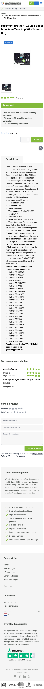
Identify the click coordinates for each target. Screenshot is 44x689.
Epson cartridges (11, 579)
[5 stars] (21, 408)
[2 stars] (13, 408)
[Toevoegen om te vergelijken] (41, 148)
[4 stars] (18, 408)
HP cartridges (9, 572)
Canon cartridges (11, 576)
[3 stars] (15, 408)
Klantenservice (10, 602)
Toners (6, 565)
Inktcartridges (9, 568)
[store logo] (11, 3)
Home (3, 13)
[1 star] (10, 408)
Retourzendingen (11, 606)
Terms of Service (15, 456)
